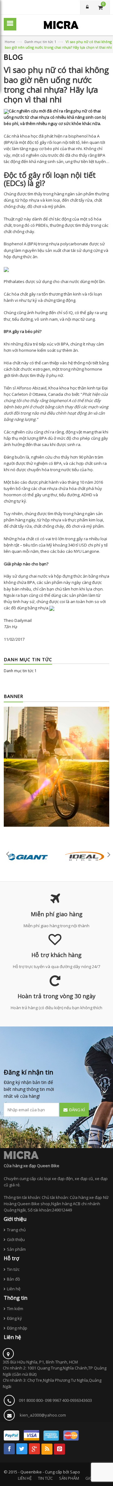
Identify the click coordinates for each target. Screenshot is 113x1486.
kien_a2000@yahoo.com (43, 1415)
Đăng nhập (17, 1328)
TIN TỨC (45, 1478)
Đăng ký (14, 1318)
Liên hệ (13, 1289)
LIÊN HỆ (25, 1478)
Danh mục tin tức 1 (40, 41)
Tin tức (13, 1269)
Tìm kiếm (15, 1308)
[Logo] (21, 1155)
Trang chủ (16, 1230)
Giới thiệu (16, 1239)
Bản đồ (13, 1279)
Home (10, 41)
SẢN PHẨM (69, 1478)
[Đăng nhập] (87, 7)
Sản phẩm (16, 1249)
